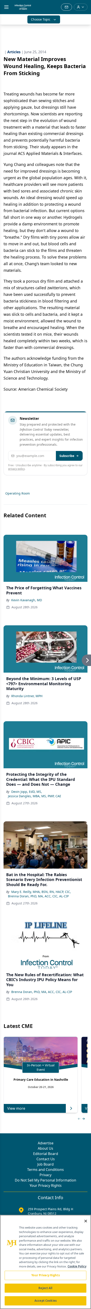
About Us (45, 1148)
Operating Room (17, 493)
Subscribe (66, 456)
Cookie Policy (77, 1266)
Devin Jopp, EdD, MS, (26, 792)
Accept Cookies (45, 1301)
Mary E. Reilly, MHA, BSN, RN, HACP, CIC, (41, 892)
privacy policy (16, 469)
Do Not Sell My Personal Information (45, 1180)
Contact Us (45, 1159)
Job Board (45, 1164)
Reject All (45, 1288)
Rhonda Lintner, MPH (26, 696)
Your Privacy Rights (46, 1185)
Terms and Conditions (45, 1169)
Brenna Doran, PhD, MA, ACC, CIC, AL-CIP (38, 896)
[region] (45, 1262)
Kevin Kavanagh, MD (26, 600)
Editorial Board (45, 1153)
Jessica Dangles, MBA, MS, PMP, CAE (34, 796)
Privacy (45, 1174)
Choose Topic (40, 19)
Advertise (45, 1143)
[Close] (86, 1221)
